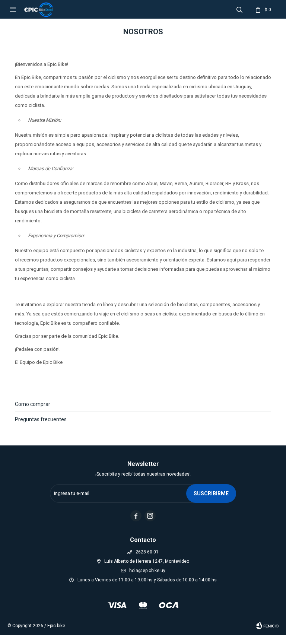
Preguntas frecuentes (41, 419)
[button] (239, 9)
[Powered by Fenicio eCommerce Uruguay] (267, 625)
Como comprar (32, 404)
